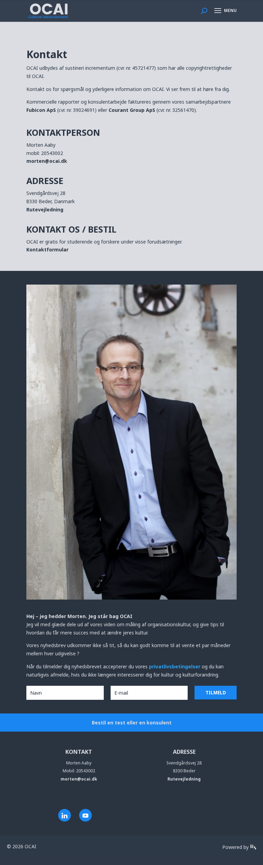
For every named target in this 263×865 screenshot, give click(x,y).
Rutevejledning (44, 209)
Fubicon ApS (41, 110)
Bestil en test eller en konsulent (132, 722)
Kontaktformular (47, 249)
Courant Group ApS (132, 110)
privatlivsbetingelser (175, 666)
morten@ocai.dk (46, 161)
